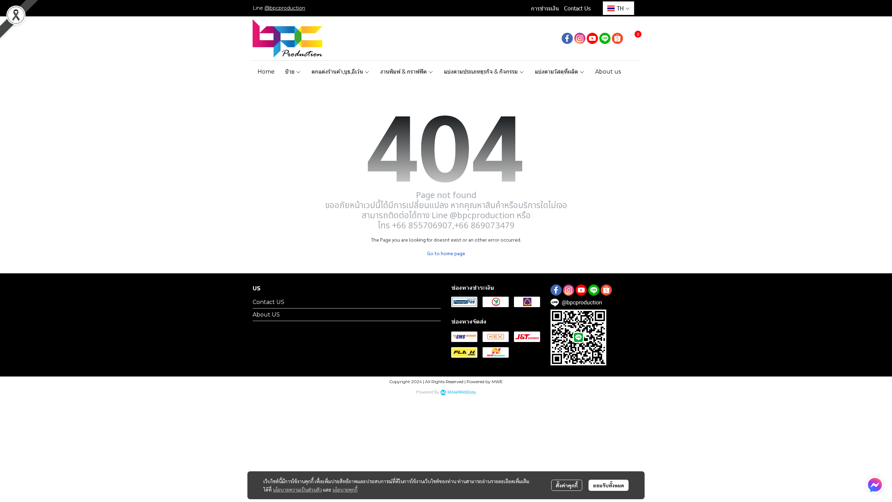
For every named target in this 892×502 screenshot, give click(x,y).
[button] (618, 8)
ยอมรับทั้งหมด (608, 485)
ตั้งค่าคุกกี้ (567, 485)
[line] (604, 38)
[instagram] (579, 38)
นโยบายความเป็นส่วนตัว (297, 489)
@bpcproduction (284, 8)
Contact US (268, 302)
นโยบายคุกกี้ (344, 489)
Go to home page (446, 253)
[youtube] (592, 38)
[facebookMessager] (875, 485)
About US (266, 314)
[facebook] (567, 38)
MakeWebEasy (461, 392)
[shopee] (617, 38)
